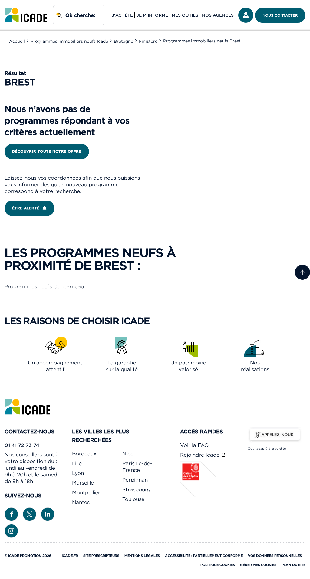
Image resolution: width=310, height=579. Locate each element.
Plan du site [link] (293, 565)
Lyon (78, 473)
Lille (77, 463)
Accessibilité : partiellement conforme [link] (204, 556)
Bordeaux (84, 453)
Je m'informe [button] (152, 15)
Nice (128, 453)
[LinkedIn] (47, 513)
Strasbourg (136, 489)
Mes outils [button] (185, 15)
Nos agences (218, 15)
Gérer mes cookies (258, 565)
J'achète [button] (122, 15)
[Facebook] (11, 513)
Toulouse (133, 499)
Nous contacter (280, 15)
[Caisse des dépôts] (198, 496)
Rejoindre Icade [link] (200, 455)
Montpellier (86, 492)
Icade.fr (70, 556)
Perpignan (135, 479)
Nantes (81, 502)
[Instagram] (11, 530)
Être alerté (25, 208)
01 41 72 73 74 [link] (22, 445)
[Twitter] (29, 513)
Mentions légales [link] (142, 556)
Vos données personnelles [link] (275, 556)
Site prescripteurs (101, 556)
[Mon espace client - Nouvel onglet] (245, 15)
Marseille (83, 482)
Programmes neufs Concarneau (44, 286)
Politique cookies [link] (217, 565)
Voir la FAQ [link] (194, 445)
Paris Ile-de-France (137, 466)
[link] (26, 15)
